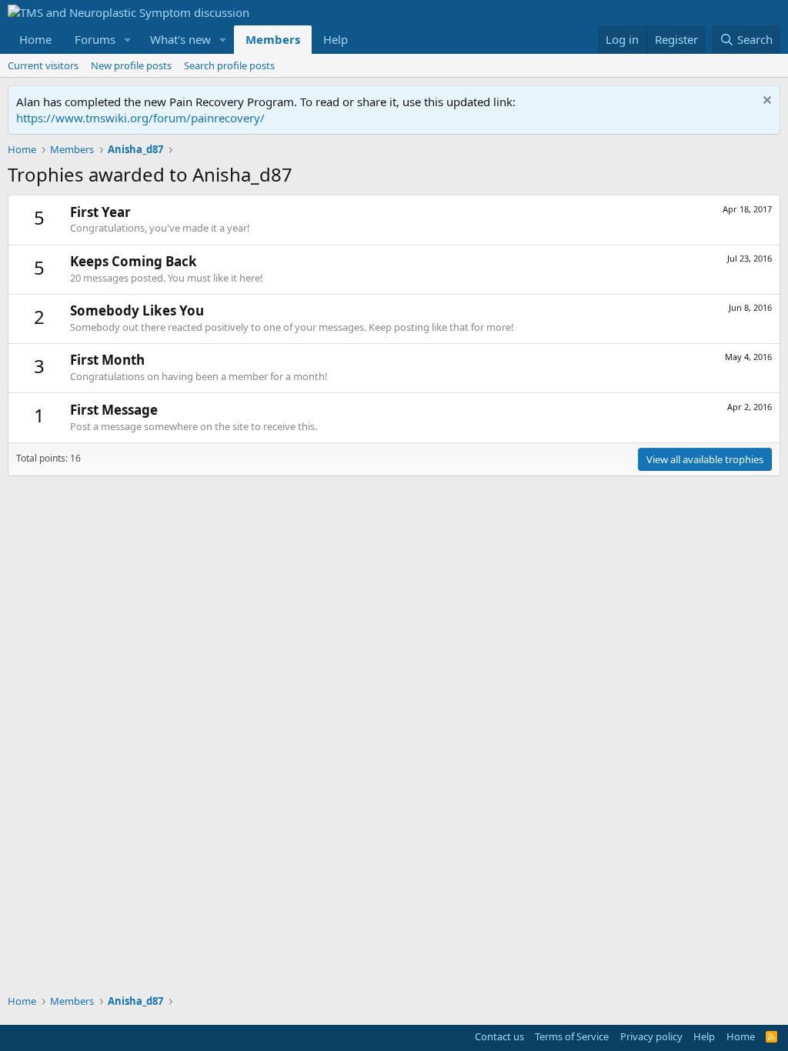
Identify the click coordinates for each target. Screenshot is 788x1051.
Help (335, 39)
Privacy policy (651, 1036)
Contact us (499, 1036)
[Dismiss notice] (765, 102)
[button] (128, 39)
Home (35, 39)
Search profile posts (229, 65)
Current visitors (43, 65)
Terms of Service (572, 1036)
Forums (95, 39)
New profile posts (131, 65)
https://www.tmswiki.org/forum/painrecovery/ (140, 117)
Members (272, 39)
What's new (180, 39)
